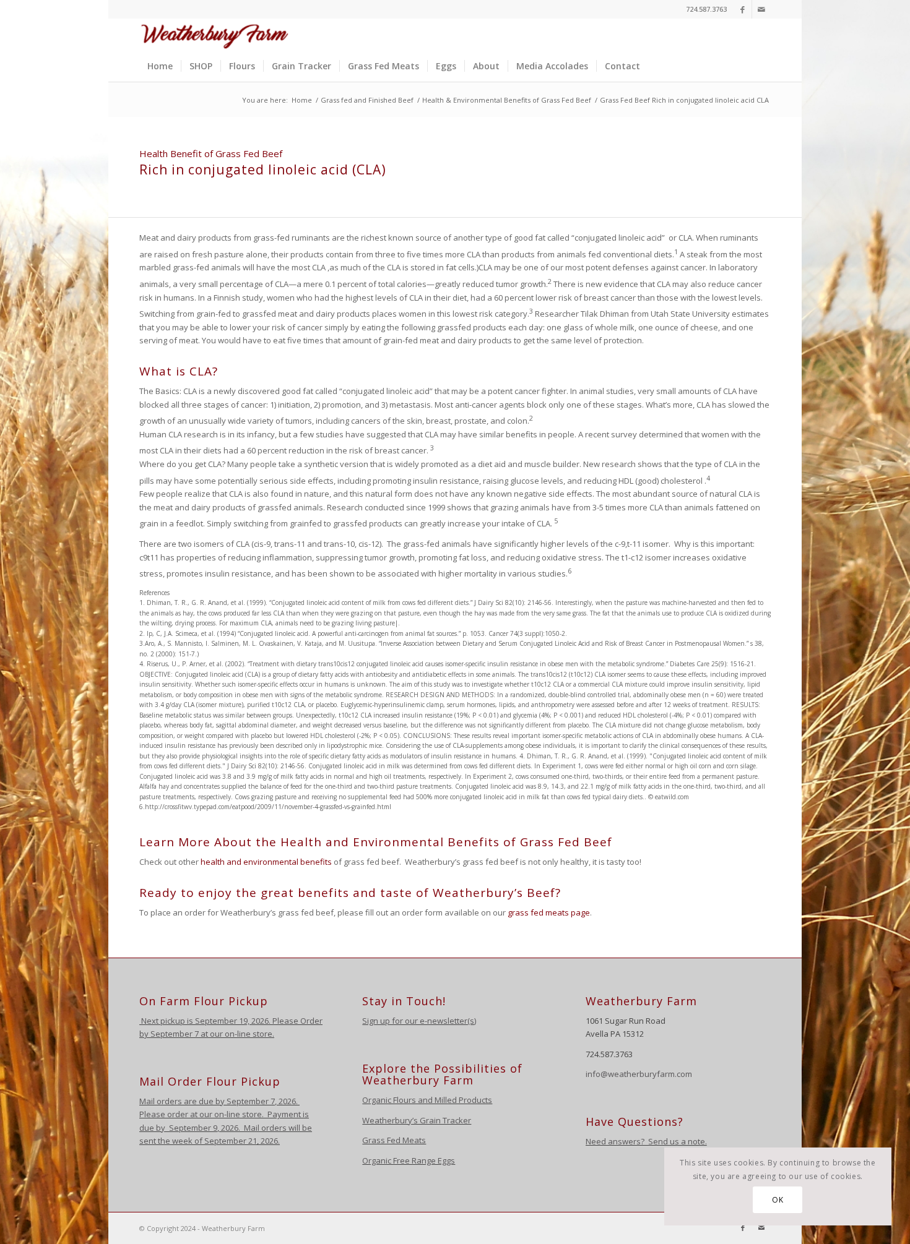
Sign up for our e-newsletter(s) (419, 1020)
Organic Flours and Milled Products (427, 1099)
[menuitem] (160, 66)
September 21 (230, 1140)
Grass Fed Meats (394, 1140)
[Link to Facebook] (743, 9)
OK (777, 1200)
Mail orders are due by (183, 1101)
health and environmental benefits (266, 861)
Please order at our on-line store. (201, 1114)
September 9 (193, 1127)
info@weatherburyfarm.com (639, 1073)
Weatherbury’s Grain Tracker (416, 1120)
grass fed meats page (549, 912)
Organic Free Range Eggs (408, 1160)
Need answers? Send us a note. (646, 1141)
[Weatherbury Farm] (214, 35)
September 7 (174, 1033)
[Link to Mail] (761, 9)
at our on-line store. (237, 1033)
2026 (286, 1101)
